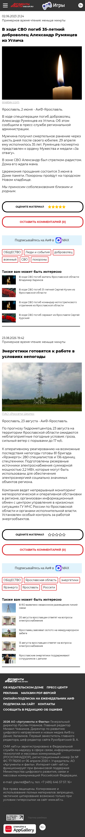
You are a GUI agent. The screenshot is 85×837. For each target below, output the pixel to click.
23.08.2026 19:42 (13, 338)
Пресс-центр (57, 687)
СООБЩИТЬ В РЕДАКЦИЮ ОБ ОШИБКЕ (32, 709)
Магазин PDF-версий (38, 693)
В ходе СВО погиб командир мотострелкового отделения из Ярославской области (48, 304)
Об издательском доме (23, 687)
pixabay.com (10, 102)
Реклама (10, 693)
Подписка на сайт (19, 704)
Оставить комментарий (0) (43, 222)
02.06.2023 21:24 (13, 16)
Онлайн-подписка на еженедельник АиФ (38, 698)
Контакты (46, 704)
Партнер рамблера (37, 817)
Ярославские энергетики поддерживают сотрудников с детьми (44, 657)
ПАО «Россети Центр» (18, 414)
